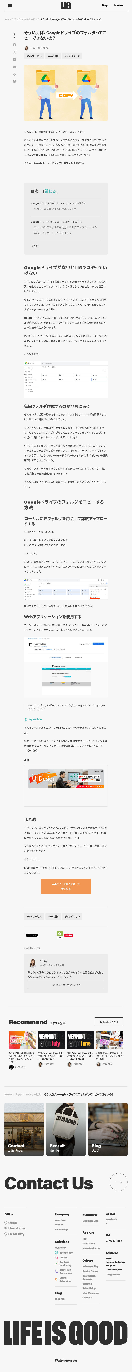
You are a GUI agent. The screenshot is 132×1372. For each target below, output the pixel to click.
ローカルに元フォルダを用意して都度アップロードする (65, 227)
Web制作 (53, 55)
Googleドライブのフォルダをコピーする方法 (56, 221)
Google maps (113, 1274)
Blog (105, 5)
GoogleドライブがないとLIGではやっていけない (58, 203)
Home (7, 19)
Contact (118, 5)
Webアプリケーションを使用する (53, 232)
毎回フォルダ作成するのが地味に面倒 (55, 208)
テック (17, 19)
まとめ (34, 245)
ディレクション (72, 55)
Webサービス (30, 19)
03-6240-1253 (114, 1240)
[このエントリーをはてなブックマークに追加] (14, 59)
